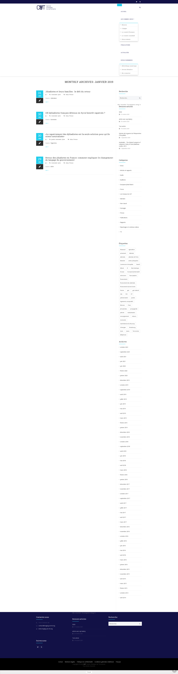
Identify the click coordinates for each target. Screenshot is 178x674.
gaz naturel (135, 290)
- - (47, 94)
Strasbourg (132, 327)
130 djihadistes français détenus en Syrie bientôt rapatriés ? (75, 113)
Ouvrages (123, 208)
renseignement (124, 316)
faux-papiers (133, 275)
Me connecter (126, 73)
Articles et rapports (126, 170)
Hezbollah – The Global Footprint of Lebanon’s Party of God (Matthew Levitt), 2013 (129, 144)
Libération (54, 98)
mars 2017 (123, 522)
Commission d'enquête (126, 264)
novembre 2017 (125, 489)
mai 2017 (123, 512)
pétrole (122, 312)
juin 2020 (123, 366)
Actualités (125, 52)
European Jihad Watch (126, 184)
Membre (122, 199)
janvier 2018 (123, 479)
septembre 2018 (125, 446)
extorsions (123, 275)
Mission (124, 25)
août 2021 (123, 356)
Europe (122, 272)
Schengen (123, 327)
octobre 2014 (124, 593)
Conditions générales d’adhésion (104, 662)
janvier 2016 (123, 564)
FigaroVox (54, 143)
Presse (71, 94)
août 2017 (123, 503)
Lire (46, 102)
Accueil (123, 11)
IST (131, 294)
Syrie (59, 94)
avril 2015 (123, 579)
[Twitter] (136, 1)
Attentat (131, 253)
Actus (67, 94)
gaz (128, 290)
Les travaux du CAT (126, 194)
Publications (125, 45)
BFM (52, 166)
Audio (122, 175)
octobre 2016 (124, 536)
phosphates (123, 309)
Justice (53, 139)
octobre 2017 (124, 494)
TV (121, 232)
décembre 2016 (125, 527)
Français (118, 662)
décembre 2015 (125, 569)
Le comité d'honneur (128, 32)
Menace (122, 305)
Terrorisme (136, 331)
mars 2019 (123, 418)
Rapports (123, 222)
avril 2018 (123, 465)
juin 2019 (123, 404)
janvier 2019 (123, 427)
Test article (122, 126)
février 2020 (123, 371)
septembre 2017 (125, 498)
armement (123, 253)
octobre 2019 (124, 385)
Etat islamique (135, 268)
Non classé (123, 203)
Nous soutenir (126, 39)
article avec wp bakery (125, 119)
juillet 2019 (123, 399)
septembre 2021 (125, 352)
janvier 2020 (123, 375)
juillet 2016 (123, 541)
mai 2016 (123, 550)
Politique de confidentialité (85, 662)
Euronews (54, 119)
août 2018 (123, 451)
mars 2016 (123, 560)
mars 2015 (123, 583)
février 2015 (123, 588)
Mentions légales (70, 662)
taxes (127, 331)
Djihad (122, 268)
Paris (129, 305)
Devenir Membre (127, 69)
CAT (84, 664)
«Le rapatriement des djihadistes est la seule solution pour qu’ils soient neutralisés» (77, 135)
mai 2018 (123, 460)
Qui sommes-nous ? (127, 19)
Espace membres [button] (127, 60)
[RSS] (140, 1)
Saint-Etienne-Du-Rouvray (127, 323)
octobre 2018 (124, 442)
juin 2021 (123, 361)
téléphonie (123, 335)
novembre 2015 (125, 574)
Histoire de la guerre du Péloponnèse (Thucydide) (130, 134)
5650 (120, 112)
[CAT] (46, 7)
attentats (122, 257)
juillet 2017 (123, 508)
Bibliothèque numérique (129, 66)
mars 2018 (123, 470)
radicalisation (131, 312)
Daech (138, 264)
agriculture (132, 249)
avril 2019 (123, 413)
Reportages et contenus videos (129, 227)
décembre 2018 (125, 432)
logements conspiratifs (126, 301)
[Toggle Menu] (119, 5)
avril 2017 (123, 517)
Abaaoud (122, 249)
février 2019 (123, 423)
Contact (60, 662)
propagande (133, 309)
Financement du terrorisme (127, 286)
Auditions (123, 180)
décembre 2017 (125, 484)
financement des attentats (127, 283)
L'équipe (124, 28)
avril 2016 (123, 555)
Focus (122, 189)
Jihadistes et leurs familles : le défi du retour (67, 91)
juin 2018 (123, 456)
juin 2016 (123, 546)
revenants (54, 94)
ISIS (127, 294)
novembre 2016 (125, 531)
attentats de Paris (133, 257)
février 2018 (123, 475)
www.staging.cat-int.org (45, 629)
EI (127, 268)
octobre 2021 (124, 347)
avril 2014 (123, 597)
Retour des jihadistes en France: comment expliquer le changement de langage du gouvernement (79, 159)
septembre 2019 (125, 390)
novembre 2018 (125, 437)
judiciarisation (124, 298)
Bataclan (122, 260)
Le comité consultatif (128, 36)
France (122, 290)
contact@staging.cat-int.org (46, 626)
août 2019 (123, 394)
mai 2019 (123, 408)
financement (123, 279)
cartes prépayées (133, 260)
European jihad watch (133, 272)
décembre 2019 (125, 380)
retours (134, 316)
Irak (121, 294)
